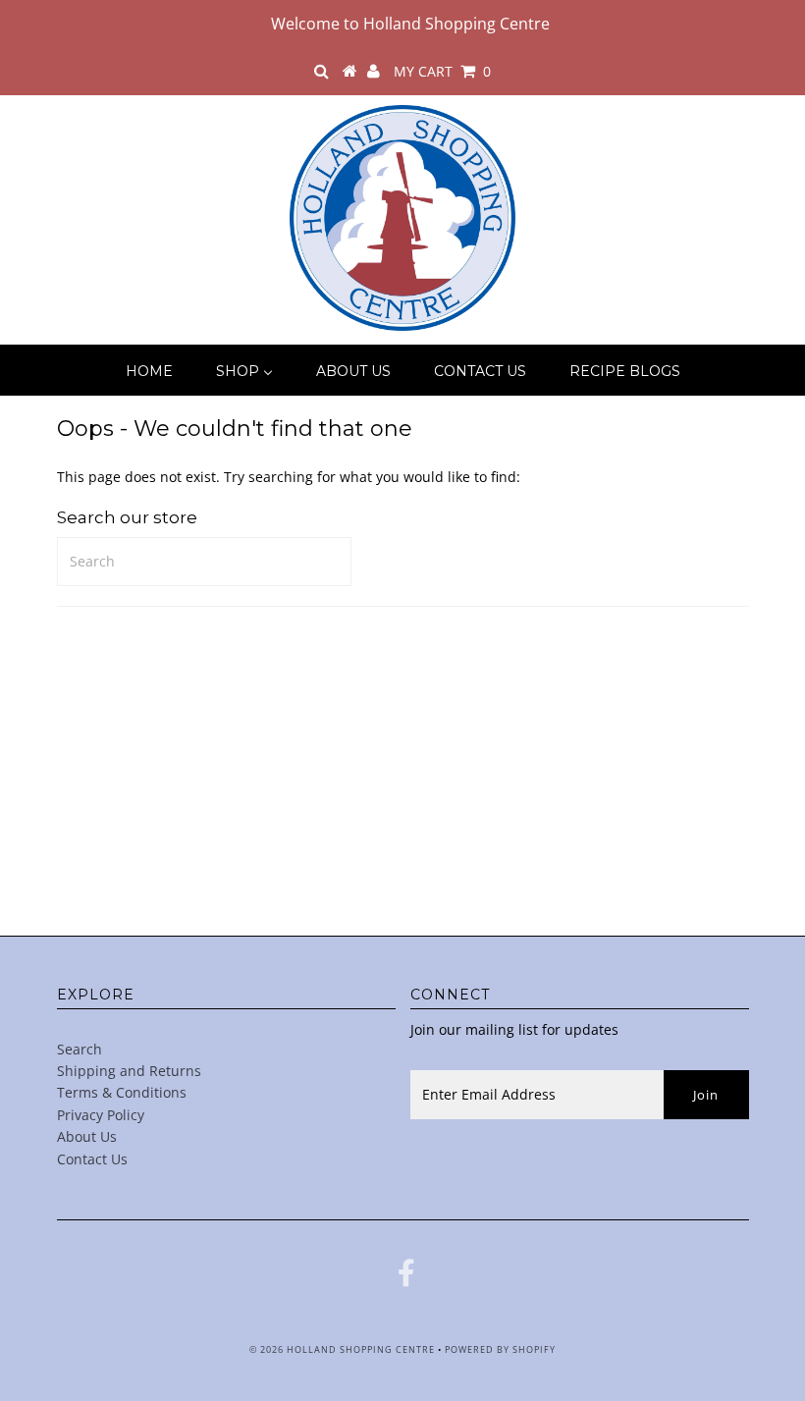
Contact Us (92, 1159)
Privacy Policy (100, 1114)
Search (79, 1049)
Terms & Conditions (122, 1092)
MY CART (442, 71)
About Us (87, 1136)
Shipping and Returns (129, 1070)
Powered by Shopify (500, 1349)
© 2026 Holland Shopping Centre (342, 1349)
